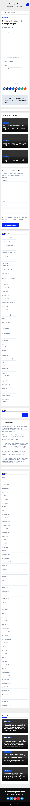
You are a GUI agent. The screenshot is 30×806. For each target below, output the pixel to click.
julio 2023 (4, 569)
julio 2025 (4, 495)
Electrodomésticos (7, 278)
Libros (3, 318)
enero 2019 (5, 694)
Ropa (3, 362)
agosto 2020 (5, 687)
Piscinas (4, 337)
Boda (3, 346)
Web (3, 210)
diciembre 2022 (6, 591)
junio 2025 (5, 499)
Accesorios (5, 328)
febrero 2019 (5, 690)
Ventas (3, 392)
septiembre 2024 (6, 532)
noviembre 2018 (6, 698)
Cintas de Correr (6, 269)
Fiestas (4, 350)
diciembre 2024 (6, 521)
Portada (4, 12)
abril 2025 (4, 506)
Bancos (4, 249)
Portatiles (4, 299)
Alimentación (5, 238)
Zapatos (4, 399)
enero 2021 (5, 668)
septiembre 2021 (6, 639)
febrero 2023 (5, 584)
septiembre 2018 (6, 705)
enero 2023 (5, 587)
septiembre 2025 (6, 488)
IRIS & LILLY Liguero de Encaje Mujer (8, 100)
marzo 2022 (5, 617)
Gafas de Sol (5, 315)
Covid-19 (4, 376)
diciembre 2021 (6, 628)
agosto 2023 (5, 565)
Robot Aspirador (6, 359)
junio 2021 (4, 650)
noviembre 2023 (6, 554)
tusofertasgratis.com (14, 4)
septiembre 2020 (6, 683)
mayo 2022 (5, 609)
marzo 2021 (5, 661)
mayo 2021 (5, 654)
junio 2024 (5, 543)
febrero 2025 (5, 514)
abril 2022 (4, 613)
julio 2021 (4, 646)
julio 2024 (4, 540)
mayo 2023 (5, 576)
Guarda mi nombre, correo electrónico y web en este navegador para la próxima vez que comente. (14, 219)
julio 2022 (4, 602)
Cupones (4, 256)
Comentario (5, 180)
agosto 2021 (5, 642)
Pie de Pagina (5, 333)
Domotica (4, 288)
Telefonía (4, 384)
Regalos (4, 344)
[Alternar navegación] (1, 4)
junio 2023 (5, 573)
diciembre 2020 (6, 672)
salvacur (9, 129)
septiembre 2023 (6, 562)
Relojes (4, 355)
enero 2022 (5, 624)
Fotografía (4, 295)
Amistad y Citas (6, 241)
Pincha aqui (15, 48)
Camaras (4, 284)
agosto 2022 (5, 598)
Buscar (4, 410)
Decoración (5, 260)
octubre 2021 (5, 635)
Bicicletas (4, 266)
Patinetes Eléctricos (7, 326)
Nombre (4, 201)
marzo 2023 (5, 580)
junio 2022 (5, 606)
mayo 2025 (5, 503)
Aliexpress (4, 365)
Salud (3, 373)
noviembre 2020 (6, 676)
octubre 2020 (5, 679)
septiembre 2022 (6, 595)
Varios (3, 388)
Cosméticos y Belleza (7, 252)
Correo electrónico (7, 206)
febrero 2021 (5, 665)
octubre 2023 (5, 558)
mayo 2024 (5, 547)
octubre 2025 (5, 484)
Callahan (4, 401)
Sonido (3, 306)
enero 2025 (5, 517)
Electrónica (5, 282)
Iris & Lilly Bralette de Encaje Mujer (14, 159)
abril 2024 (4, 551)
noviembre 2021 (6, 631)
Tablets (4, 310)
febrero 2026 (5, 477)
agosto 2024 (5, 536)
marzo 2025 (5, 510)
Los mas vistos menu (7, 322)
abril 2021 (4, 657)
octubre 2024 (5, 529)
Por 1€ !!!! (4, 340)
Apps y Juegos (6, 245)
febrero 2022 (5, 620)
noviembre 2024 (6, 525)
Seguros (4, 381)
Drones (4, 291)
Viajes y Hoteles (6, 395)
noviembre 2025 (6, 481)
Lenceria (5, 17)
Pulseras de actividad (7, 302)
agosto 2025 (5, 492)
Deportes (4, 263)
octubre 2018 (5, 701)
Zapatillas (4, 273)
